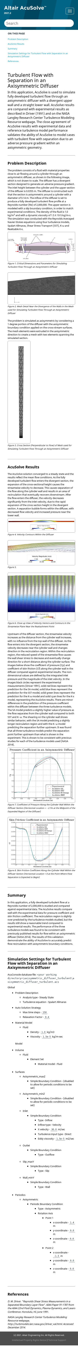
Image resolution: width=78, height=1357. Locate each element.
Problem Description (18, 39)
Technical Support (57, 1340)
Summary (12, 48)
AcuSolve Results (16, 43)
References (13, 61)
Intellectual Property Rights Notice (29, 1340)
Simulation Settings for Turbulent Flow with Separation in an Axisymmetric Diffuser (38, 55)
